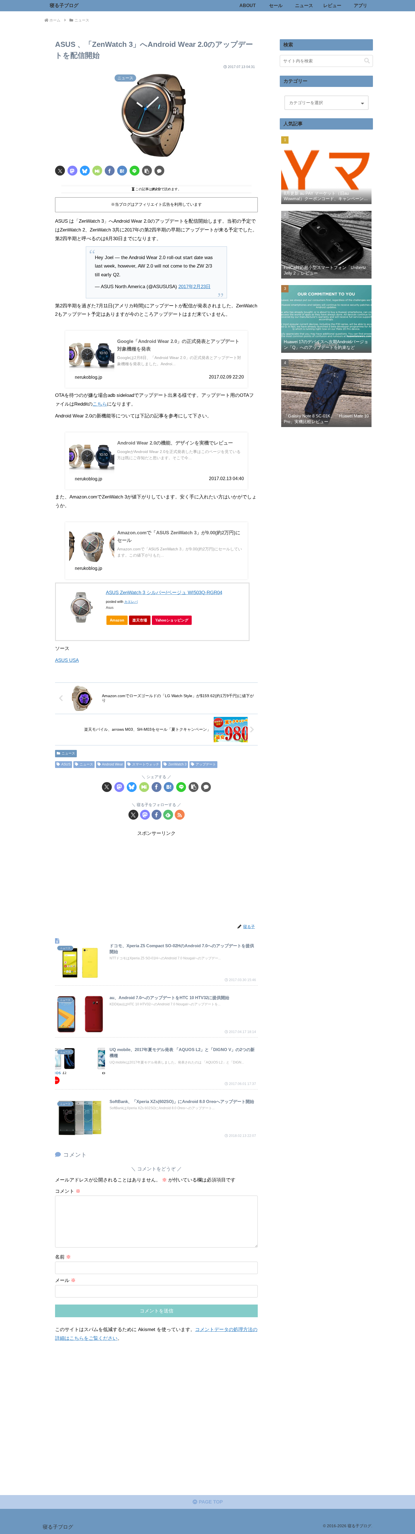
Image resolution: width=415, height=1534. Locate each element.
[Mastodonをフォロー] (145, 815)
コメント (67, 1191)
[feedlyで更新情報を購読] (168, 815)
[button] (147, 171)
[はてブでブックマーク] (122, 171)
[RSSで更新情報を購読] (180, 815)
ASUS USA (67, 660)
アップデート (206, 764)
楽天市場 (139, 620)
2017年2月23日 (194, 286)
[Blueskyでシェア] (85, 171)
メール (65, 1280)
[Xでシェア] (60, 171)
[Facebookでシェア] (110, 171)
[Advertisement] (156, 877)
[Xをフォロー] (133, 815)
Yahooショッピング (171, 620)
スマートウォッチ (145, 764)
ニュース (68, 753)
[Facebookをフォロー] (156, 815)
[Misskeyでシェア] (97, 171)
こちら (100, 404)
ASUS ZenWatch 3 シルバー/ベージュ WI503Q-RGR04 (164, 592)
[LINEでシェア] (134, 171)
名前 (63, 1257)
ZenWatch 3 (177, 764)
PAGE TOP (210, 1502)
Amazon (117, 620)
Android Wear (112, 764)
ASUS (66, 764)
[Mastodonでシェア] (72, 171)
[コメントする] (159, 171)
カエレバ (131, 602)
